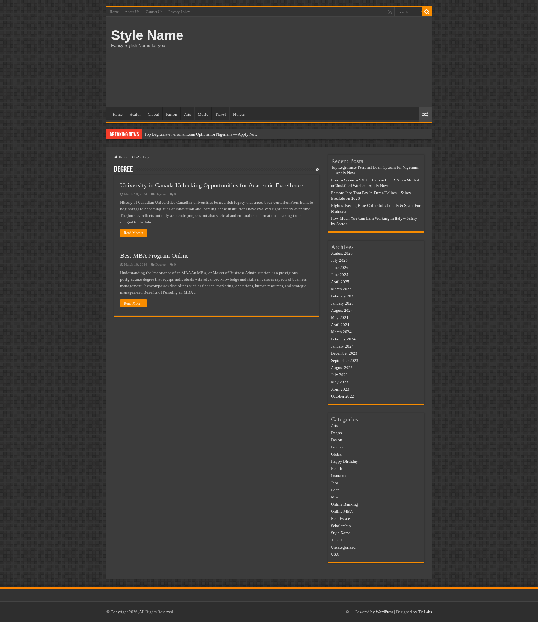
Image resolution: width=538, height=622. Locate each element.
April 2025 (340, 281)
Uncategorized (343, 547)
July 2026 (339, 260)
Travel (220, 114)
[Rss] (390, 12)
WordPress (384, 612)
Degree (160, 194)
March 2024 (341, 332)
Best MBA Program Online (154, 255)
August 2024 (342, 310)
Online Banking (344, 504)
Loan (335, 490)
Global (153, 114)
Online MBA (342, 511)
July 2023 (339, 374)
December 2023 (344, 353)
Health (135, 114)
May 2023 (339, 382)
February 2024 (343, 339)
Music (203, 114)
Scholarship (341, 525)
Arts (187, 114)
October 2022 (342, 396)
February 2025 (343, 296)
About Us (132, 12)
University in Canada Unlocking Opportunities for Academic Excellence (211, 185)
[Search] (427, 11)
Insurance (339, 475)
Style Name (147, 35)
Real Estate (340, 518)
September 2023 (344, 360)
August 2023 (342, 367)
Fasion (171, 114)
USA (135, 157)
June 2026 (339, 267)
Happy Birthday (344, 461)
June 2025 (339, 274)
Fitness (239, 114)
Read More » (133, 233)
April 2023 (340, 389)
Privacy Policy (179, 12)
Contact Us (154, 12)
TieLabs (425, 612)
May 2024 (339, 317)
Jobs (334, 482)
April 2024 (340, 324)
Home (114, 12)
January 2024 (342, 346)
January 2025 (342, 303)
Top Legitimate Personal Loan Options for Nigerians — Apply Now (200, 134)
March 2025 (341, 289)
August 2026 (342, 253)
